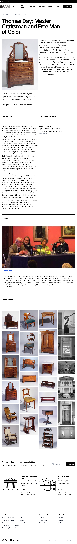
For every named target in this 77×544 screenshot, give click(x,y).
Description (6, 105)
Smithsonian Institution (9, 517)
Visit (21, 517)
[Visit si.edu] (11, 540)
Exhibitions (17, 14)
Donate (22, 526)
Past (26, 14)
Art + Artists (6, 14)
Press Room (43, 520)
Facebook (61, 517)
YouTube (60, 523)
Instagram (61, 520)
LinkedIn (60, 526)
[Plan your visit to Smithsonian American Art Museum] (37, 484)
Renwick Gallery (45, 126)
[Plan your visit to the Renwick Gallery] (48, 490)
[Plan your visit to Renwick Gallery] (74, 484)
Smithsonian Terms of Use (10, 525)
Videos (15, 105)
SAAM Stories (43, 523)
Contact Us (42, 517)
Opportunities (43, 526)
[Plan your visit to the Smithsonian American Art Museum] (10, 490)
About (22, 520)
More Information (26, 104)
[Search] (75, 7)
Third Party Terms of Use (10, 528)
